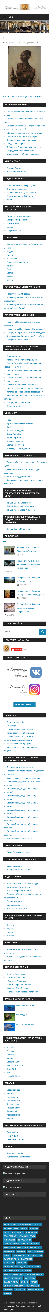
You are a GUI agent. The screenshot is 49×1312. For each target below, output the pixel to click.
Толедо (10, 255)
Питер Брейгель (11, 1271)
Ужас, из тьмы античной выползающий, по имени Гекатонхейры (28, 564)
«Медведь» (21, 1014)
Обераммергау (13, 1100)
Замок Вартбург (14, 437)
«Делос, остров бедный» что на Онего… (25, 133)
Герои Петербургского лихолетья (22, 384)
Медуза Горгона (35, 1251)
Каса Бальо (35, 1248)
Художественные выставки (19, 1156)
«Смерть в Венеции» (16, 981)
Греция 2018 (12, 1136)
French (10, 932)
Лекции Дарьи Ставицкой (18, 529)
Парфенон (22, 1263)
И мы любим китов (25, 1005)
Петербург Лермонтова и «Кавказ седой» (26, 332)
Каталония (9, 1251)
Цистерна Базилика (13, 1286)
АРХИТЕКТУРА (10, 1225)
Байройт (10, 1118)
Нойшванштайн (14, 1107)
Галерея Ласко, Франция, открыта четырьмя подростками (28, 608)
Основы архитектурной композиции (23, 778)
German (10, 935)
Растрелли (26, 1271)
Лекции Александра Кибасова (21, 510)
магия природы (35, 1290)
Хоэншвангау (13, 1104)
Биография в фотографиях (19, 743)
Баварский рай (13, 1090)
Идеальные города (15, 356)
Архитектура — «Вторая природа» (23, 154)
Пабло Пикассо (11, 1259)
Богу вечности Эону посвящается (22, 192)
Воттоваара (31, 1232)
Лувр (9, 427)
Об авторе (11, 725)
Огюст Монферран (21, 1255)
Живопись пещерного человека (21, 140)
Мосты (7, 1255)
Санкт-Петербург (15, 406)
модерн (7, 1293)
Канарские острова (15, 1139)
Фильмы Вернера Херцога (19, 984)
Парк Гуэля (9, 1263)
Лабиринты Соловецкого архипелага (24, 147)
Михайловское (13, 905)
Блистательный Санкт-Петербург (22, 883)
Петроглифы (34, 1267)
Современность (14, 230)
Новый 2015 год (14, 1076)
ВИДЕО (20, 1232)
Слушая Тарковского (16, 974)
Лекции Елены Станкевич (19, 502)
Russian (10, 925)
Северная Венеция (13, 1278)
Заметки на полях (15, 1153)
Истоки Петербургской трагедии (22, 359)
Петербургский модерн (15, 1267)
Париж (10, 269)
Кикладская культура (17, 189)
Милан (10, 1058)
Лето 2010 (11, 1069)
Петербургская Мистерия (18, 294)
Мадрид (10, 251)
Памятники (26, 1259)
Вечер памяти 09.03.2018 (18, 869)
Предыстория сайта (16, 722)
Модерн (10, 227)
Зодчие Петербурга (30, 1244)
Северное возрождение (17, 219)
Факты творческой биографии (20, 733)
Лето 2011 (11, 1072)
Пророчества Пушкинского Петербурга (25, 329)
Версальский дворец (16, 430)
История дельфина (25, 1024)
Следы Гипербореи (15, 143)
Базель (10, 280)
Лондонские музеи (15, 441)
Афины (10, 199)
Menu (11, 17)
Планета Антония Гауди (18, 262)
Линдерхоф (12, 1111)
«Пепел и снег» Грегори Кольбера (22, 991)
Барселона (12, 258)
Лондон (10, 265)
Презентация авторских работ (21, 729)
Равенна (10, 1051)
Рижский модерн (35, 1274)
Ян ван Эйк (20, 1290)
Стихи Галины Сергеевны (18, 852)
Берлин (10, 272)
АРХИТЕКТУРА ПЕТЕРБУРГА (29, 1225)
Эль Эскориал (32, 1286)
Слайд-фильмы (11, 1282)
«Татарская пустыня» (16, 977)
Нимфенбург (12, 1097)
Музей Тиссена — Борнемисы (21, 423)
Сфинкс (24, 1282)
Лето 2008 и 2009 (15, 1065)
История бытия (14, 168)
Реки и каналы (11, 1274)
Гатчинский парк (14, 901)
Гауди (32, 1236)
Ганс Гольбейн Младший (16, 1236)
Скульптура (30, 1278)
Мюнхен (10, 1093)
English (10, 928)
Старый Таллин (14, 1061)
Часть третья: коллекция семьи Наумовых (24, 96)
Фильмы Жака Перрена (17, 988)
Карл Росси (22, 1248)
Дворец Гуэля (24, 1240)
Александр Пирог (27, 42)
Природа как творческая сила (20, 150)
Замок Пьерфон (14, 434)
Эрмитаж (8, 1290)
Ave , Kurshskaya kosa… (17, 908)
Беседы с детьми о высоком (20, 767)
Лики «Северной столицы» (19, 890)
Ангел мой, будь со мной (18, 476)
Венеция (11, 276)
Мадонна (21, 1251)
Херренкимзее (13, 1115)
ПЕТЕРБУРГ (37, 1255)
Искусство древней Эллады (20, 196)
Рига (22, 1274)
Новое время (13, 223)
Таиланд (10, 1054)
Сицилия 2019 (13, 1132)
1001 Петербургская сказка (19, 838)
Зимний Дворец (11, 1244)
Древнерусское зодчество (19, 448)
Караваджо (9, 1248)
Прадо (10, 420)
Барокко (34, 1228)
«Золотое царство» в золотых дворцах (25, 388)
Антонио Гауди (11, 1228)
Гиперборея (10, 1240)
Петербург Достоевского (18, 339)
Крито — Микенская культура (21, 185)
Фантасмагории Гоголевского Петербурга (26, 336)
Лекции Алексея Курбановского (21, 506)
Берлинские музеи (15, 445)
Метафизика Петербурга (18, 887)
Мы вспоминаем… (15, 866)
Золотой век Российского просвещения (25, 391)
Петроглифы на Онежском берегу (22, 136)
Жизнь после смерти (16, 171)
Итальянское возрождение (19, 216)
